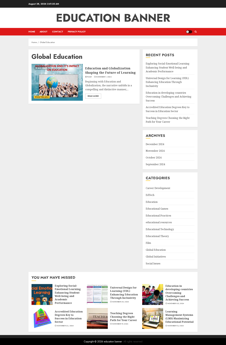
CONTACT (57, 31)
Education (152, 202)
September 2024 (155, 164)
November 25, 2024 (176, 303)
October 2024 (153, 157)
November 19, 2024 (120, 324)
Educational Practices (158, 215)
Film (148, 243)
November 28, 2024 (120, 302)
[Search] (196, 32)
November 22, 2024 (65, 326)
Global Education (42, 97)
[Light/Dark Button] (189, 31)
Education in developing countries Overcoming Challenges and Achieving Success (168, 96)
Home (31, 31)
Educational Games (157, 208)
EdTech (150, 195)
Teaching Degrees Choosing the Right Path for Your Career (123, 317)
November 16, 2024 (176, 326)
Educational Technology (160, 229)
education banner (113, 18)
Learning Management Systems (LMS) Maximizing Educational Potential (179, 317)
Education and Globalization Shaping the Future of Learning (110, 70)
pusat (89, 77)
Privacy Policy (77, 31)
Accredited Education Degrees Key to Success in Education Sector (69, 317)
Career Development (158, 188)
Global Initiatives (156, 256)
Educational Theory (157, 236)
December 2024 (155, 144)
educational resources (159, 222)
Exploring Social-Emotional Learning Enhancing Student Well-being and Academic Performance (167, 67)
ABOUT (44, 31)
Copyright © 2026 (94, 341)
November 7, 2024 (103, 77)
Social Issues (153, 263)
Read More (93, 96)
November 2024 (155, 150)
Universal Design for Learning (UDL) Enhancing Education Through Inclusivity (167, 82)
